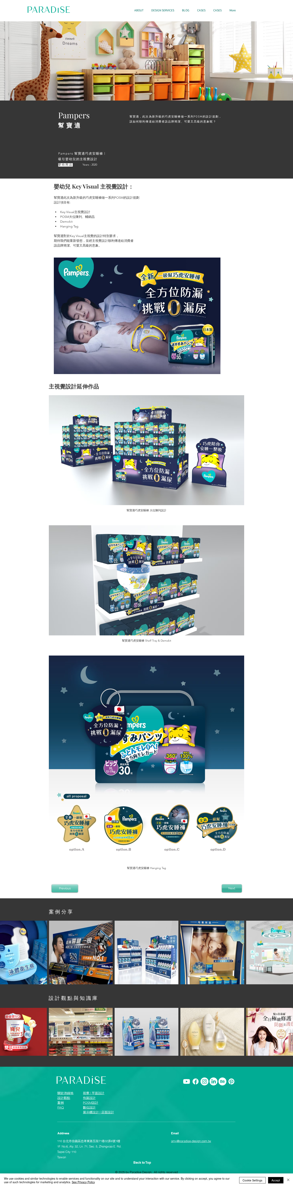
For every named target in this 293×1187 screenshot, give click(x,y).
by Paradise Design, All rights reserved (152, 1172)
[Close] (288, 1180)
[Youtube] (187, 1081)
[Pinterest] (231, 1081)
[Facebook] (196, 1081)
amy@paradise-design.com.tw (191, 1141)
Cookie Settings (252, 1180)
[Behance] (222, 1081)
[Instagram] (204, 1081)
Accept (275, 1180)
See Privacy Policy (83, 1182)
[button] (162, 10)
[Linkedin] (213, 1081)
